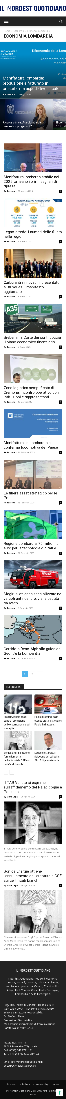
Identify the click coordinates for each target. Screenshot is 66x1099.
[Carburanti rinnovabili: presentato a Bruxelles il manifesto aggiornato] (33, 263)
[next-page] (40, 674)
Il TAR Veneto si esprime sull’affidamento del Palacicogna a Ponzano (33, 787)
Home (7, 30)
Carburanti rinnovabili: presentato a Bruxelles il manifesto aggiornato (32, 287)
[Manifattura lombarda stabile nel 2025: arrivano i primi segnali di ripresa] (33, 157)
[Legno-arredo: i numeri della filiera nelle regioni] (33, 212)
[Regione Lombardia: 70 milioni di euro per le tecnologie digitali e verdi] (33, 524)
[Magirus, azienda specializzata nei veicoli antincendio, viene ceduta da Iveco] (33, 574)
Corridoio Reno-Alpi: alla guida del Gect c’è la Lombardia (33, 651)
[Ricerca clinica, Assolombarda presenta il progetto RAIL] (26, 118)
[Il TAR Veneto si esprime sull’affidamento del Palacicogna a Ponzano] (33, 822)
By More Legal (11, 796)
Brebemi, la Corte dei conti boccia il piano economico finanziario (32, 339)
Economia (19, 30)
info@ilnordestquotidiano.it (27, 1061)
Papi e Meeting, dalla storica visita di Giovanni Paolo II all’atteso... (48, 720)
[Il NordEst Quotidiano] (33, 8)
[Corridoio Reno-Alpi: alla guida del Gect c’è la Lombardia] (33, 629)
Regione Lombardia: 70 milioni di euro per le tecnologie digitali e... (32, 545)
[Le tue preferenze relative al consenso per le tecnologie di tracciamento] (59, 1092)
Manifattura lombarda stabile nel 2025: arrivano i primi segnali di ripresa (31, 181)
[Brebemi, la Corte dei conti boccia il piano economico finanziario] (33, 318)
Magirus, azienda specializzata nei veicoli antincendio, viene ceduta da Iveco (33, 598)
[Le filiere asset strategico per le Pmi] (33, 474)
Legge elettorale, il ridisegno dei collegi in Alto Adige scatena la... (47, 756)
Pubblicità (25, 1084)
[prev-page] (6, 772)
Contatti (56, 1084)
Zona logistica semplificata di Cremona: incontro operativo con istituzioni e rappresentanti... (31, 392)
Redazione (9, 94)
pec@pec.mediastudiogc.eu (20, 1065)
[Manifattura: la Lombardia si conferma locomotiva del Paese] (33, 423)
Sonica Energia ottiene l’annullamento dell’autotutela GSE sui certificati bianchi (33, 876)
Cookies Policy (40, 1084)
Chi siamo (11, 1084)
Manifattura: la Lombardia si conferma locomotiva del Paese (31, 445)
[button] (6, 21)
